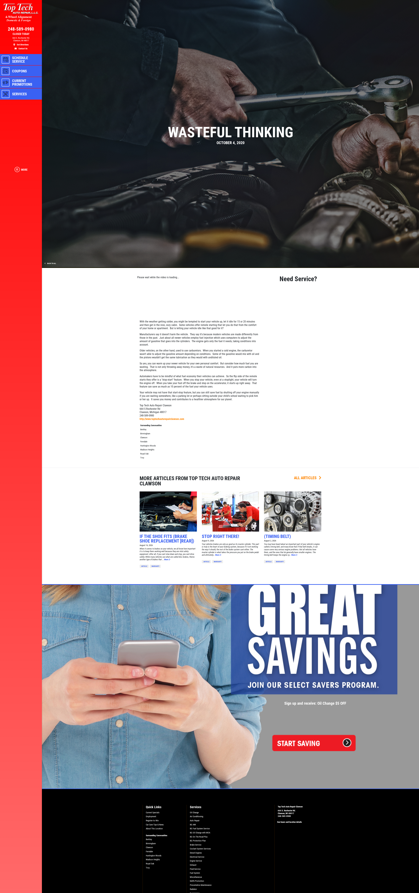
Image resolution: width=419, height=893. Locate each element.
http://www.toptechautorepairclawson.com (162, 419)
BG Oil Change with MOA (200, 832)
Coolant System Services (200, 848)
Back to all (51, 263)
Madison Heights (147, 449)
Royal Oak (144, 453)
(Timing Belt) (277, 536)
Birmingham (145, 433)
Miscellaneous (196, 877)
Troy (142, 457)
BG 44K (193, 824)
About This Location (154, 828)
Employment (151, 816)
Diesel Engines (196, 853)
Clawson (143, 437)
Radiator (193, 889)
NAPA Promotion (197, 881)
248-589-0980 (284, 816)
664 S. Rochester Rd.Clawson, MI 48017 (287, 812)
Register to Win (152, 820)
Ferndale (143, 441)
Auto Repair (195, 820)
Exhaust (193, 865)
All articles (306, 478)
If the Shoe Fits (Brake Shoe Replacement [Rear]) (167, 539)
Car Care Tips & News (155, 824)
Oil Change (194, 812)
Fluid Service (195, 869)
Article (144, 566)
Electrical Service (197, 857)
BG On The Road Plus (199, 837)
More (166, 559)
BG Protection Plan (198, 840)
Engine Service (196, 861)
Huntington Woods (148, 445)
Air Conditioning (196, 816)
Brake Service (195, 845)
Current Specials (152, 812)
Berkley (143, 429)
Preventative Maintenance (200, 885)
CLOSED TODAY (21, 34)
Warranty (155, 566)
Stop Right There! (220, 536)
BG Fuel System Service (200, 828)
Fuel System (195, 873)
